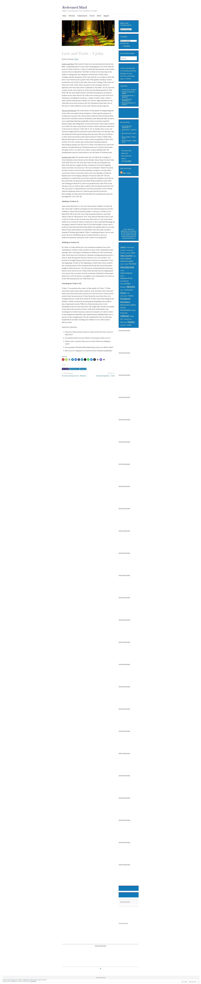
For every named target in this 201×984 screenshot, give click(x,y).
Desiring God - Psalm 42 (129, 89)
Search (92, 16)
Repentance (125, 302)
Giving (134, 255)
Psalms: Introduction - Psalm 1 (129, 92)
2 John (76, 59)
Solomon (133, 310)
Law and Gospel (124, 281)
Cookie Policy (33, 981)
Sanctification (125, 310)
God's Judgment (125, 258)
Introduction (127, 266)
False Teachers (126, 255)
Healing (122, 263)
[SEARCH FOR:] (128, 58)
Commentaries (82, 16)
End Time (128, 252)
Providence (125, 298)
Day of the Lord (129, 250)
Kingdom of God (126, 278)
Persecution (129, 290)
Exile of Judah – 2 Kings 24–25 (129, 137)
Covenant (122, 250)
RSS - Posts (127, 173)
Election (122, 253)
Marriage (123, 287)
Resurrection (125, 305)
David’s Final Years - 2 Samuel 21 (128, 96)
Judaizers (122, 275)
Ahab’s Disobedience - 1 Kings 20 (129, 103)
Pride (128, 293)
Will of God (123, 322)
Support (106, 16)
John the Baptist (126, 273)
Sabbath (133, 305)
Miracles (131, 286)
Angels (122, 247)
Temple (132, 316)
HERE (129, 161)
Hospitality (75, 369)
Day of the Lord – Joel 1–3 (129, 133)
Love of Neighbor (125, 283)
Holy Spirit (132, 264)
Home (64, 16)
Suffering (124, 316)
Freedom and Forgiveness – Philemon (74, 374)
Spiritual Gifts (124, 313)
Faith (133, 253)
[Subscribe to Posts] (121, 173)
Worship (129, 325)
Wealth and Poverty (128, 319)
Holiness (126, 263)
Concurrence (130, 247)
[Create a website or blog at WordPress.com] (100, 968)
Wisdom (131, 322)
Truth (84, 369)
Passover (122, 289)
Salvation (123, 307)
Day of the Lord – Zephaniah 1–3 (127, 126)
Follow (99, 16)
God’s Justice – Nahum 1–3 (129, 130)
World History (123, 325)
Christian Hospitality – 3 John (105, 374)
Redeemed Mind (74, 7)
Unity (121, 319)
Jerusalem (122, 270)
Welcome (72, 16)
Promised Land (123, 295)
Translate (126, 46)
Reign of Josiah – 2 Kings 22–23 (129, 141)
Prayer (123, 292)
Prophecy (131, 295)
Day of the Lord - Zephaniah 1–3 (127, 99)
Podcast (123, 73)
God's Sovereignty (126, 261)
